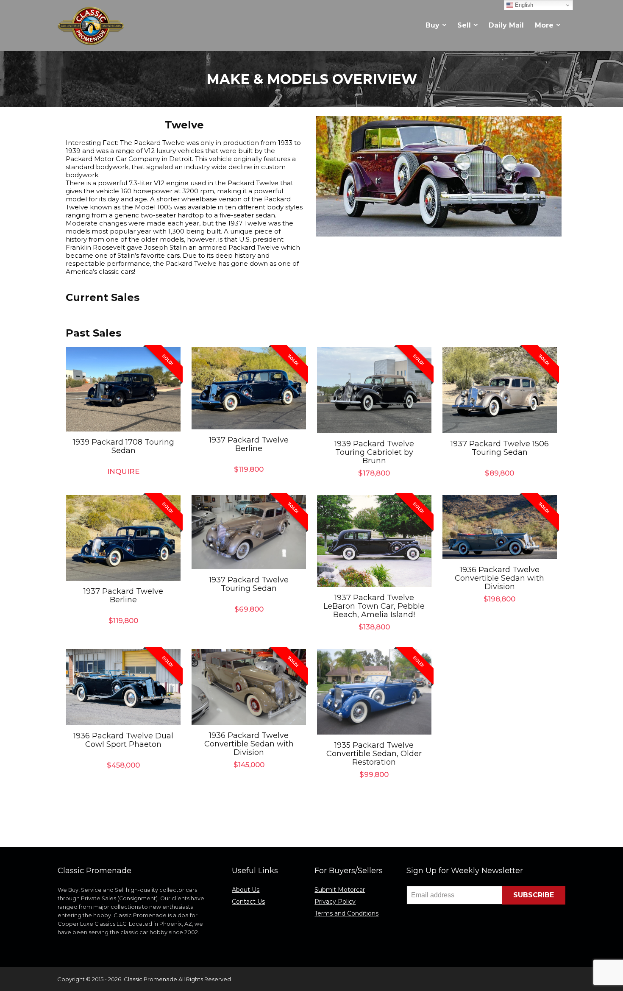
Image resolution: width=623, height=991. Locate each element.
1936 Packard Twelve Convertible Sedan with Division (499, 578)
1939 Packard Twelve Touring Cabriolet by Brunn (374, 452)
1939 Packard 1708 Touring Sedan (123, 446)
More (544, 25)
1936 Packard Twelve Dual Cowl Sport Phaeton (123, 740)
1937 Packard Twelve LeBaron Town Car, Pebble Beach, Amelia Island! (374, 606)
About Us (245, 890)
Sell (464, 25)
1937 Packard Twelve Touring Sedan (249, 584)
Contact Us (248, 901)
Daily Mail (506, 25)
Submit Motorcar (339, 890)
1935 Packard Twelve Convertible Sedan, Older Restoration (374, 753)
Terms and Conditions (346, 913)
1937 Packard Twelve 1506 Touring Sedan (500, 448)
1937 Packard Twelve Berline (249, 444)
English (523, 5)
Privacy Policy (335, 901)
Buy (432, 25)
